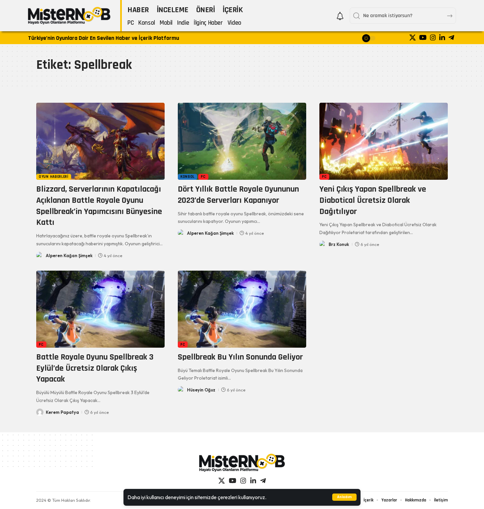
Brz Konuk (339, 244)
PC (203, 176)
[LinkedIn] (442, 37)
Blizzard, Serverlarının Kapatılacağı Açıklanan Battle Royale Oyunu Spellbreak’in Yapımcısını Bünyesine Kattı (99, 206)
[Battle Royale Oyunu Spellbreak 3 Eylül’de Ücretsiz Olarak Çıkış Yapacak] (100, 309)
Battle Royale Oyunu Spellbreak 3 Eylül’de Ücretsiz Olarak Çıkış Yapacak (94, 368)
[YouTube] (422, 37)
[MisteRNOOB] (242, 463)
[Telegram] (451, 37)
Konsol (187, 176)
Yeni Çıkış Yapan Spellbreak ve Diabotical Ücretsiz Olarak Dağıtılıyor (372, 200)
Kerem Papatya (62, 412)
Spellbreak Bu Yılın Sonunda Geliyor (240, 357)
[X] (412, 37)
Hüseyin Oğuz (201, 389)
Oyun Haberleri (53, 176)
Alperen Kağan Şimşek (69, 255)
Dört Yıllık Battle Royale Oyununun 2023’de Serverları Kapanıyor (238, 195)
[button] (344, 497)
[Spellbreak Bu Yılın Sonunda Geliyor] (242, 309)
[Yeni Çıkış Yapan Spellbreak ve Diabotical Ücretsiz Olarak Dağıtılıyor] (383, 141)
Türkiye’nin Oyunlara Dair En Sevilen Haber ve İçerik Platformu (103, 38)
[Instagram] (433, 37)
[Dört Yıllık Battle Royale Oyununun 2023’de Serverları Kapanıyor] (242, 141)
